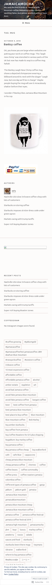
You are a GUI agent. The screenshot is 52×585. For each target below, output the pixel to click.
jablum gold (20, 490)
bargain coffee (39, 400)
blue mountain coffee (15, 420)
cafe (7, 455)
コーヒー (25, 559)
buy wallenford (39, 450)
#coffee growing (13, 342)
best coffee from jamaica (25, 405)
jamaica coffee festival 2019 (18, 520)
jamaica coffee (12, 515)
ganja (42, 485)
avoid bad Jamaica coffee (17, 390)
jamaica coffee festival (33, 515)
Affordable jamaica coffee (17, 380)
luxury (22, 530)
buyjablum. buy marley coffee (18, 440)
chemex (32, 465)
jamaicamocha (19, 4)
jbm (7, 530)
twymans (38, 545)
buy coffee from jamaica (16, 430)
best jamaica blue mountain (18, 410)
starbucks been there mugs (17, 545)
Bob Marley (34, 420)
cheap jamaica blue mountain (18, 460)
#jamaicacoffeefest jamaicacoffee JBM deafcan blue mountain (23, 353)
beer (7, 405)
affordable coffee (13, 375)
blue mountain (37, 415)
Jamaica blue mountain (16, 495)
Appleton (25, 385)
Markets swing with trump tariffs (19, 219)
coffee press (11, 475)
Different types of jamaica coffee (20, 485)
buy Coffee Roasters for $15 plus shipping (24, 435)
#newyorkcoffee (13, 360)
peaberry (9, 535)
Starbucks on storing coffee (16, 205)
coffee (42, 465)
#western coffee (32, 360)
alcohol (36, 380)
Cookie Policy (13, 574)
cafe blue (17, 455)
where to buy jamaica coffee (18, 555)
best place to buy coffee (16, 415)
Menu (27, 23)
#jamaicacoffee (12, 347)
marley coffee (35, 530)
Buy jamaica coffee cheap (17, 450)
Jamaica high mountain (16, 525)
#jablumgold (30, 342)
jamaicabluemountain (15, 500)
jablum (8, 490)
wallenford (21, 549)
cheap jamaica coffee (15, 465)
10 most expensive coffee (17, 370)
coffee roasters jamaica (31, 475)
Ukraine (9, 549)
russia (20, 535)
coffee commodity (29, 470)
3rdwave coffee (12, 365)
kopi (15, 530)
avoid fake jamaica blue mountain (20, 395)
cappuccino (30, 455)
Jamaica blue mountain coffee (19, 510)
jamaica (32, 490)
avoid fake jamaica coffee (17, 400)
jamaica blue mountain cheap (18, 505)
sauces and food (12, 540)
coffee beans (11, 470)
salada (29, 535)
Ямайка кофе (11, 559)
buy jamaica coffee (14, 445)
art (35, 385)
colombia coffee (13, 480)
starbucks (27, 540)
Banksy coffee (13, 44)
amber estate (11, 385)
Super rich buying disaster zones (18, 224)
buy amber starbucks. (15, 425)
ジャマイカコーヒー (14, 565)
